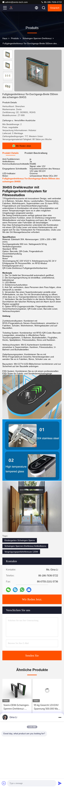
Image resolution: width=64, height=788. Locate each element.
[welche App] (22, 590)
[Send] (59, 783)
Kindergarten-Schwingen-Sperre (19, 540)
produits (15, 38)
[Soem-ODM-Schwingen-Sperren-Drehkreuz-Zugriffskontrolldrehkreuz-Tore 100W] (16, 690)
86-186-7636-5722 (52, 2)
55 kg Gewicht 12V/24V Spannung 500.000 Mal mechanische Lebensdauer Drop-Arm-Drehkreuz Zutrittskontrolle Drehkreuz (46, 707)
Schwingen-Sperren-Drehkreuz (37, 38)
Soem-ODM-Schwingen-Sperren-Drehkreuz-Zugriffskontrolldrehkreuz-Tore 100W (16, 707)
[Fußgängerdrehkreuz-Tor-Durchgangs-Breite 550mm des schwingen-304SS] (38, 70)
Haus (4, 38)
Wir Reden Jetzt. (32, 599)
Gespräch (54, 8)
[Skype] (15, 590)
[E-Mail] (29, 590)
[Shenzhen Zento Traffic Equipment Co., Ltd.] (15, 7)
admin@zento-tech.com (16, 2)
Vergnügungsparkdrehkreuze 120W (21, 551)
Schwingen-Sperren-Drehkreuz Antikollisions (25, 546)
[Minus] (60, 717)
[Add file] (4, 783)
